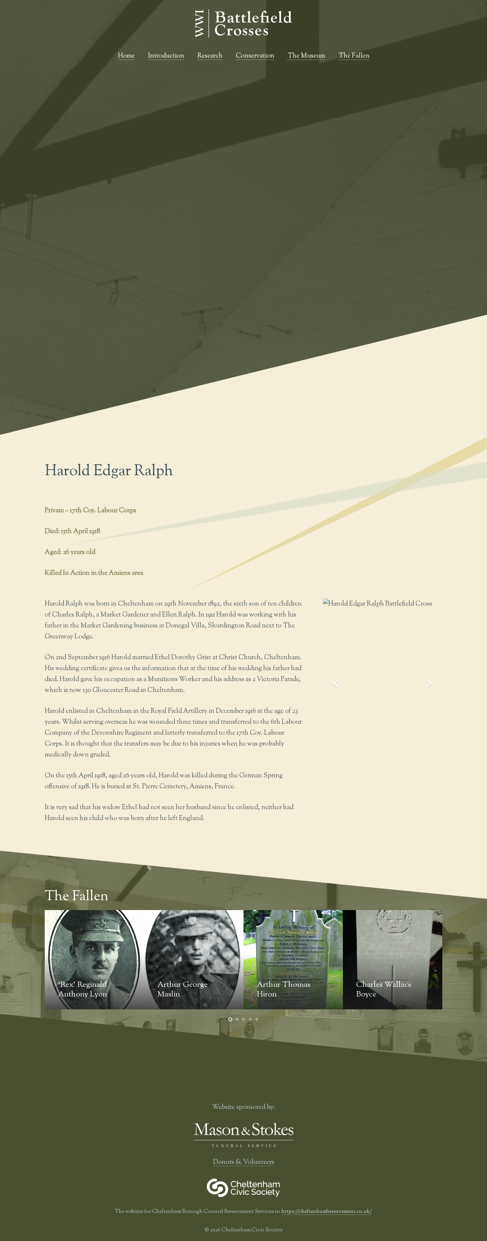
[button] (373, 56)
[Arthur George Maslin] (94, 959)
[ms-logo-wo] (243, 1135)
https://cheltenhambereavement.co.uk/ (326, 1212)
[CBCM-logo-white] (243, 23)
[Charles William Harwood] (392, 959)
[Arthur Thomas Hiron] (194, 959)
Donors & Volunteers (243, 1162)
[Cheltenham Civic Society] (243, 1188)
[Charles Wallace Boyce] (293, 959)
